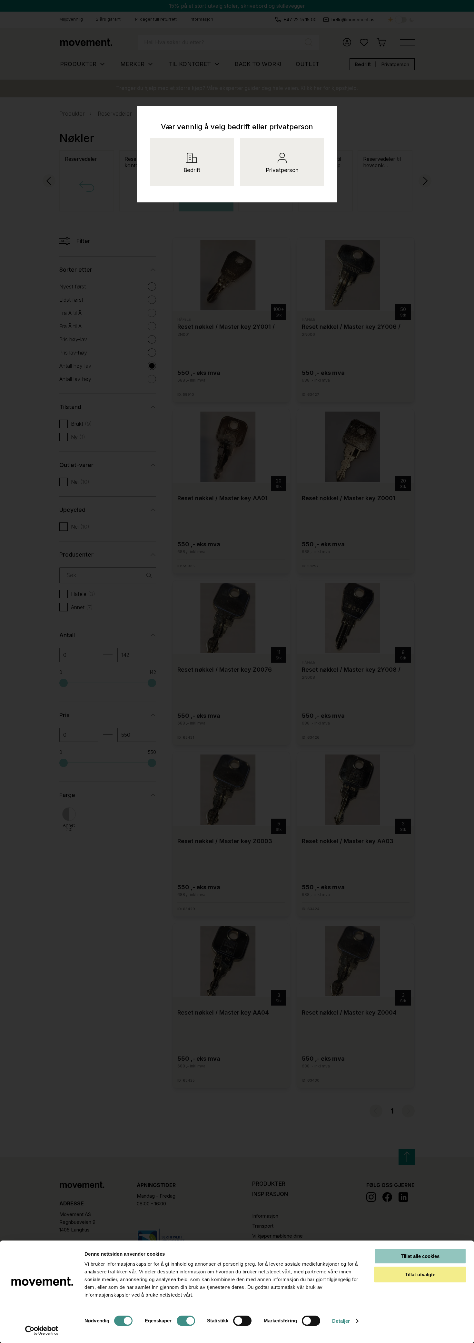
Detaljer (341, 1321)
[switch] (186, 1321)
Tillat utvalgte (420, 1274)
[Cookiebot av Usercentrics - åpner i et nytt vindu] (42, 1330)
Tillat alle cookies (420, 1256)
